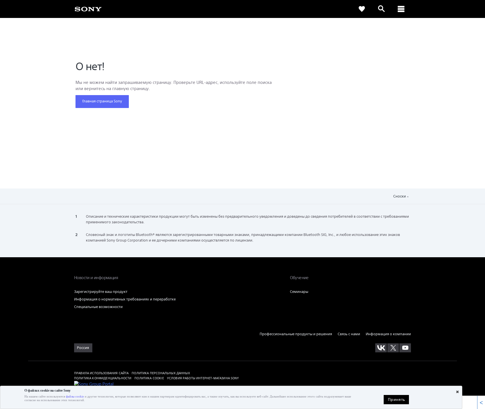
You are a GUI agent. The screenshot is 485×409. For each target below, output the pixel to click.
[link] (88, 8)
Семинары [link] (299, 291)
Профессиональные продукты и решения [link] (296, 334)
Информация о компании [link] (388, 334)
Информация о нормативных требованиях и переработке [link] (125, 299)
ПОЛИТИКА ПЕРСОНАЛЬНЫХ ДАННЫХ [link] (161, 373)
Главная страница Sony (102, 101)
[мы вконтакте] (381, 347)
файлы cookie (75, 396)
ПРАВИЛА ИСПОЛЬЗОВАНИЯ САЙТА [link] (101, 373)
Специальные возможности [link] (98, 307)
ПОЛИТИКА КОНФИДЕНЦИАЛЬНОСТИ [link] (102, 378)
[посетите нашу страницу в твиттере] (393, 347)
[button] (443, 157)
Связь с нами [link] (349, 334)
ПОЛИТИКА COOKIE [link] (149, 378)
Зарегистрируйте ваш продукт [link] (100, 291)
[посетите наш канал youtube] (405, 347)
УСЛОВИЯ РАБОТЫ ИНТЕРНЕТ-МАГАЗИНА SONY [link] (203, 378)
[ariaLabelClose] (401, 9)
